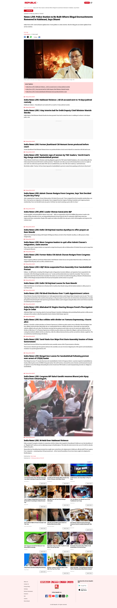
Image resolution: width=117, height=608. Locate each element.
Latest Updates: (29, 84)
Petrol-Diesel (27, 601)
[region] (58, 129)
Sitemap (26, 589)
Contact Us (26, 584)
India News (27, 34)
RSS (25, 596)
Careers (25, 598)
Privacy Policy (27, 586)
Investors (26, 594)
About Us (26, 581)
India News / (30, 7)
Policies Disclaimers (28, 591)
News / (25, 7)
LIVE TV (87, 2)
